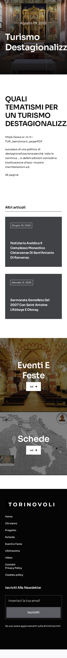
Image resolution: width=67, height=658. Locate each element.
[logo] (31, 502)
